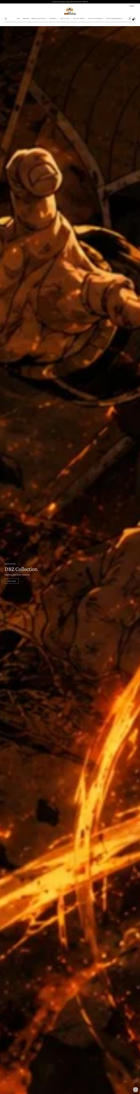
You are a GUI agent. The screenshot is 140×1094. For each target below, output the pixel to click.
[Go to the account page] (130, 19)
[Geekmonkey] (70, 11)
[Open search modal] (6, 19)
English (131, 6)
